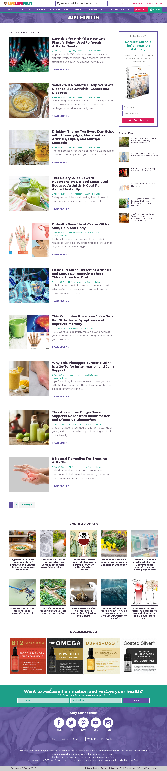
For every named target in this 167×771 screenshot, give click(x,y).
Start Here (138, 4)
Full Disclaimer (127, 768)
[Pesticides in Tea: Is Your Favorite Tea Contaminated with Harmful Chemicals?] (53, 543)
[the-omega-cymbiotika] (65, 639)
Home (55, 739)
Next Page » (27, 505)
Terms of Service (109, 768)
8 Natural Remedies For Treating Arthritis (79, 460)
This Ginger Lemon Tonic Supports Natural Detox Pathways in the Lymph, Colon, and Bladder (142, 217)
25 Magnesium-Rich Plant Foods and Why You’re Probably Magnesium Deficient (143, 202)
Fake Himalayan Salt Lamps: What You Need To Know (144, 169)
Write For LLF (95, 739)
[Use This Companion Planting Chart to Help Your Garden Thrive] (53, 592)
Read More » (60, 69)
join (136, 700)
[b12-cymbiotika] (27, 639)
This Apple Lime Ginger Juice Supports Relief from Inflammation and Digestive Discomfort (81, 416)
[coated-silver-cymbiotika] (139, 639)
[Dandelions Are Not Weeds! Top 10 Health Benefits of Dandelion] (114, 543)
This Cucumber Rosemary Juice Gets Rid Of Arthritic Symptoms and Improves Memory (83, 320)
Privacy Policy (92, 768)
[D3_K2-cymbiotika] (102, 639)
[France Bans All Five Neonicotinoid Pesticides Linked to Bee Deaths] (83, 592)
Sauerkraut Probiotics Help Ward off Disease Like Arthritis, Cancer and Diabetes (82, 89)
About (125, 4)
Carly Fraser (77, 51)
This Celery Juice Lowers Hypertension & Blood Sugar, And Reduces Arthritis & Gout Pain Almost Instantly (80, 183)
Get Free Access (138, 120)
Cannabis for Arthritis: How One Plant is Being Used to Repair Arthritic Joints (78, 42)
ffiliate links (93, 233)
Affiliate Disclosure (146, 768)
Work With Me (155, 4)
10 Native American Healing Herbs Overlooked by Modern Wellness (144, 140)
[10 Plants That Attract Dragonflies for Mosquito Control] (22, 592)
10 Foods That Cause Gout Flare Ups (143, 185)
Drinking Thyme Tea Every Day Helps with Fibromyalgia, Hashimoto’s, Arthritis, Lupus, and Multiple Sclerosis (83, 137)
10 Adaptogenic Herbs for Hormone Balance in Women (144, 154)
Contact (110, 739)
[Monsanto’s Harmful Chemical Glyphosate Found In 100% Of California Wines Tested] (83, 543)
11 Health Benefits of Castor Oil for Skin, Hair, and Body (81, 226)
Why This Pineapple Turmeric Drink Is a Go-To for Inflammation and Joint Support (83, 366)
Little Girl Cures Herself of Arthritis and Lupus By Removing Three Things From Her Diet (81, 273)
